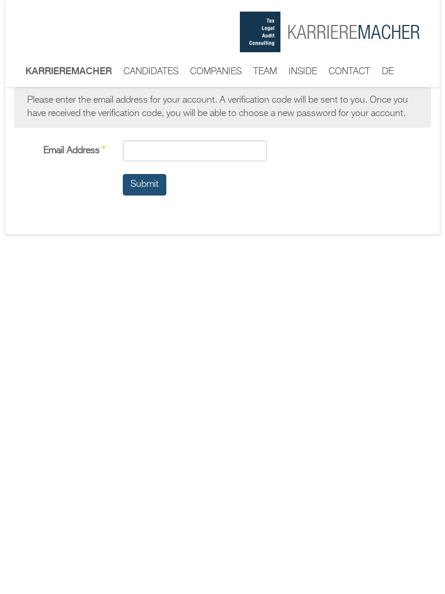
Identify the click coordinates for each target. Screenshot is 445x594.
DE (387, 72)
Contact (349, 72)
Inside (303, 72)
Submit (144, 184)
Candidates (150, 72)
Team (265, 72)
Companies (216, 72)
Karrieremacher (68, 71)
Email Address (74, 150)
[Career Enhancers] (330, 32)
